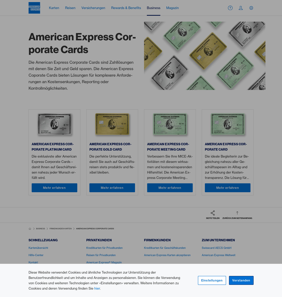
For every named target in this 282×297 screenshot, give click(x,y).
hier (97, 288)
